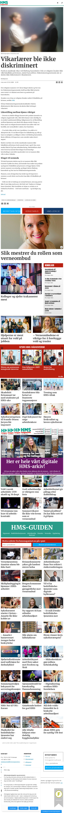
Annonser (28, 765)
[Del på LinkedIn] (59, 82)
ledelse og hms (30, 200)
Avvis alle (34, 808)
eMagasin (28, 762)
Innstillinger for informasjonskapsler (51, 811)
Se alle (60, 376)
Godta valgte (23, 808)
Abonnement (29, 759)
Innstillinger (13, 808)
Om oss (27, 756)
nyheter (20, 200)
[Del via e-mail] (62, 82)
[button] (2, 348)
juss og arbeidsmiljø (9, 200)
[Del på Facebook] (57, 82)
